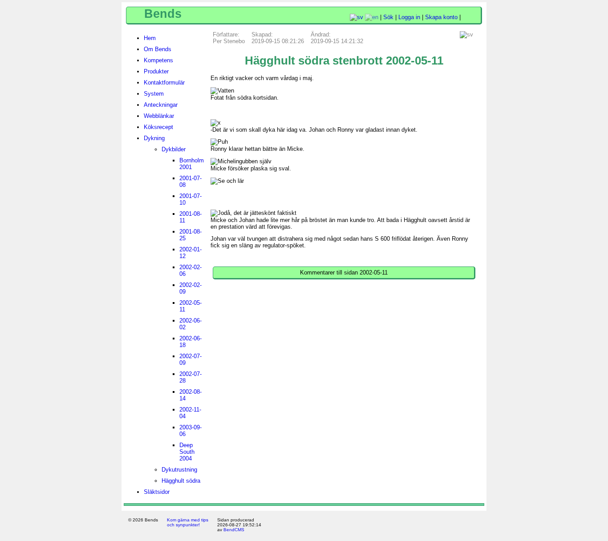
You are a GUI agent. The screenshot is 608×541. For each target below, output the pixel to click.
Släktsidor (157, 492)
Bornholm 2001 (191, 163)
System (154, 93)
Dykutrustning (179, 469)
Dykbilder (174, 149)
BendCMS (233, 529)
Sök (388, 17)
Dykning (154, 138)
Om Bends (157, 49)
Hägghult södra (181, 480)
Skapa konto (441, 17)
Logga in (409, 17)
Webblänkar (159, 116)
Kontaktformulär (164, 82)
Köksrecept (158, 127)
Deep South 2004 (187, 452)
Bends (163, 13)
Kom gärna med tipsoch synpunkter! (187, 522)
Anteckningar (161, 104)
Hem (150, 38)
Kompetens (158, 60)
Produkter (156, 71)
